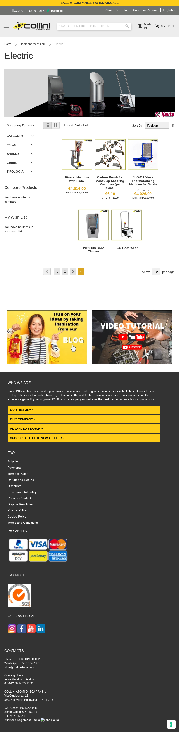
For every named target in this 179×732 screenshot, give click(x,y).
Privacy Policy (17, 510)
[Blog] (47, 363)
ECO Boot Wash (126, 248)
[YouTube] (31, 629)
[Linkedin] (40, 629)
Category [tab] (15, 135)
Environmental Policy (22, 492)
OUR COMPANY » (23, 419)
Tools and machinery (33, 44)
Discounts (14, 486)
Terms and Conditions (23, 522)
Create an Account (145, 10)
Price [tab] (11, 144)
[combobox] (94, 26)
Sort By (137, 125)
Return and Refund (21, 480)
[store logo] (31, 26)
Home (8, 44)
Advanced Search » (27, 428)
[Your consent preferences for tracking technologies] (171, 724)
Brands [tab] (13, 153)
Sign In (147, 26)
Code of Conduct (19, 498)
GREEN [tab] (12, 162)
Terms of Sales (18, 473)
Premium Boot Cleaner (93, 249)
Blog (125, 10)
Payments (14, 467)
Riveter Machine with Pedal (77, 179)
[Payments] (38, 562)
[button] (169, 10)
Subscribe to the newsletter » (37, 438)
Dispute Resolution (21, 504)
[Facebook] (21, 629)
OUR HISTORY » (22, 410)
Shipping (14, 461)
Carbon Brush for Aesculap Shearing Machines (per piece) (110, 183)
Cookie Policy (17, 516)
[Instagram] (12, 629)
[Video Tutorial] (132, 363)
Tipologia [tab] (15, 171)
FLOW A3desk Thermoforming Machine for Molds (143, 181)
